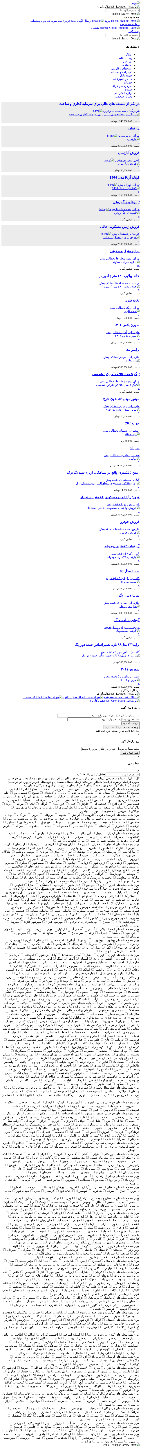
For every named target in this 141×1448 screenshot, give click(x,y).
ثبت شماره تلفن (130, 752)
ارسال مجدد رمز (113, 727)
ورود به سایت (131, 727)
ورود (107, 20)
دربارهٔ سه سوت (60, 20)
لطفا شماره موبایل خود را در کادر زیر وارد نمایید (111, 748)
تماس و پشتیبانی (40, 20)
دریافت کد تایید (130, 723)
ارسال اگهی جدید (81, 20)
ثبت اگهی (134, 31)
